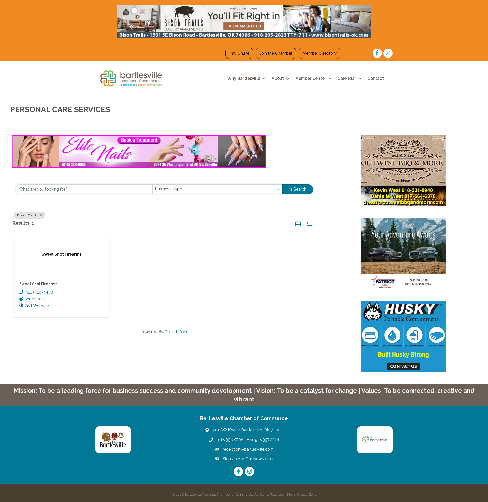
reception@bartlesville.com (248, 449)
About (278, 78)
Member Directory (319, 53)
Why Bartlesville (243, 78)
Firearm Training (28, 215)
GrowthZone (176, 331)
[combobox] (217, 189)
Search (300, 189)
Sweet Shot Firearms (38, 284)
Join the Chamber (276, 53)
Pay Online (239, 53)
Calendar (347, 78)
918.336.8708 (230, 439)
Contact (376, 78)
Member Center (310, 78)
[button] (298, 224)
